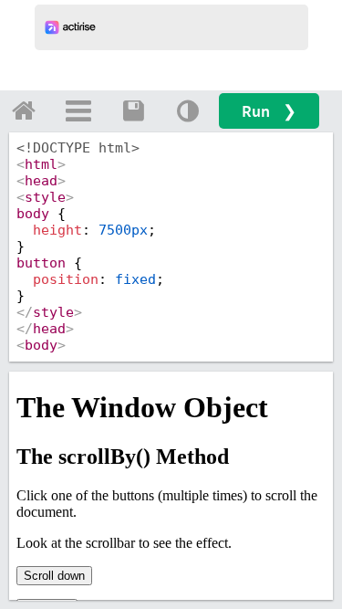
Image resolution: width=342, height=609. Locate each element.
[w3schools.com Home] (23, 110)
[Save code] (133, 110)
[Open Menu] (78, 110)
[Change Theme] (188, 110)
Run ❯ (269, 110)
